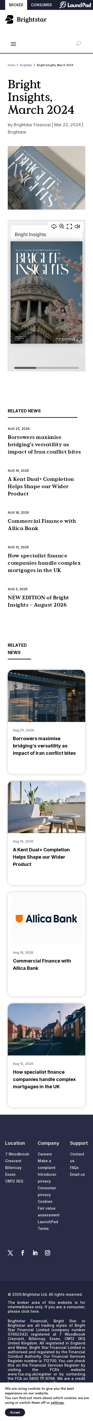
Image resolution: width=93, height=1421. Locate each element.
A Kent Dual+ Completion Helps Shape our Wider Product (41, 486)
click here (30, 1311)
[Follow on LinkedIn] (35, 1253)
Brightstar (17, 132)
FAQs (74, 1167)
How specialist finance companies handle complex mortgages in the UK (44, 562)
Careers (45, 1154)
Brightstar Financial (32, 124)
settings (57, 1402)
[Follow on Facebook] (23, 1253)
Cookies (45, 1201)
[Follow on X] (10, 1253)
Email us (77, 1174)
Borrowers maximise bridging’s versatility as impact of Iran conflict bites (44, 444)
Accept (15, 1412)
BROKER (16, 5)
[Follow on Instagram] (47, 1253)
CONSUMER (41, 5)
